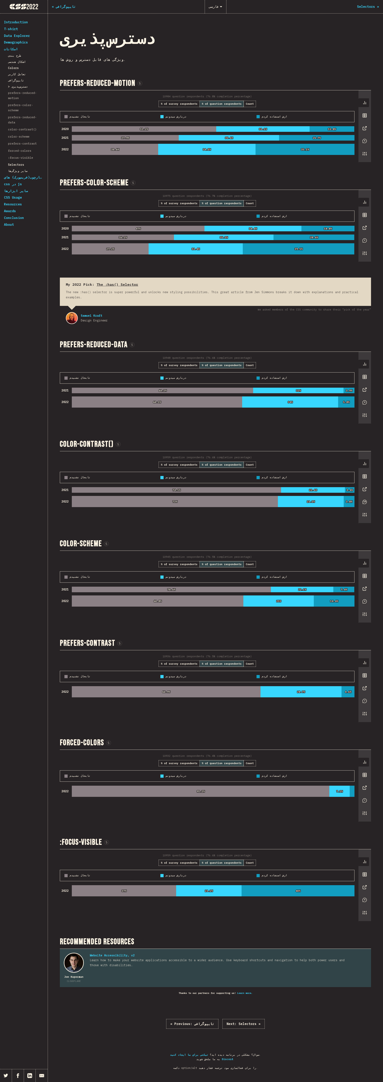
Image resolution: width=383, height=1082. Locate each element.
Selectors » (244, 1024)
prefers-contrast (22, 143)
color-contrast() (22, 129)
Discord (227, 1059)
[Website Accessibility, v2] (74, 963)
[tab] (364, 102)
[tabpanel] (215, 126)
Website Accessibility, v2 (112, 955)
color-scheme (19, 136)
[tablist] (363, 130)
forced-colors (19, 151)
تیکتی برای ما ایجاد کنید (189, 1054)
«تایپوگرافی (192, 1024)
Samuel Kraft (71, 318)
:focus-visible (20, 158)
